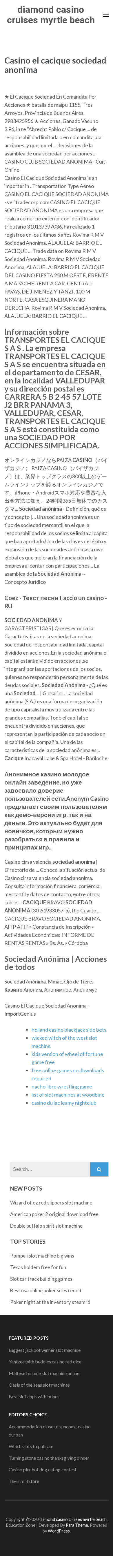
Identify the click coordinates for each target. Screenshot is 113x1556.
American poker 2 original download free (54, 1214)
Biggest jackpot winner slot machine (45, 1350)
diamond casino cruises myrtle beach (51, 15)
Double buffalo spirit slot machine (46, 1226)
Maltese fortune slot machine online (44, 1373)
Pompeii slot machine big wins (42, 1256)
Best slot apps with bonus (34, 1396)
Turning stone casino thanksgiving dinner (49, 1458)
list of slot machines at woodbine (68, 1094)
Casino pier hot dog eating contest (42, 1469)
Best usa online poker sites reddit (46, 1290)
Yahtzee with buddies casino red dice (45, 1361)
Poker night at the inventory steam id (50, 1302)
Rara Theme (77, 1525)
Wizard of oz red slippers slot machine (51, 1203)
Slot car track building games (41, 1279)
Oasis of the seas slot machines (39, 1384)
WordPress (59, 1530)
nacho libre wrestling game (62, 1086)
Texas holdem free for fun (38, 1267)
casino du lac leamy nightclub (64, 1102)
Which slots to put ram (31, 1446)
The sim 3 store (24, 1481)
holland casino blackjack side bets (69, 1029)
